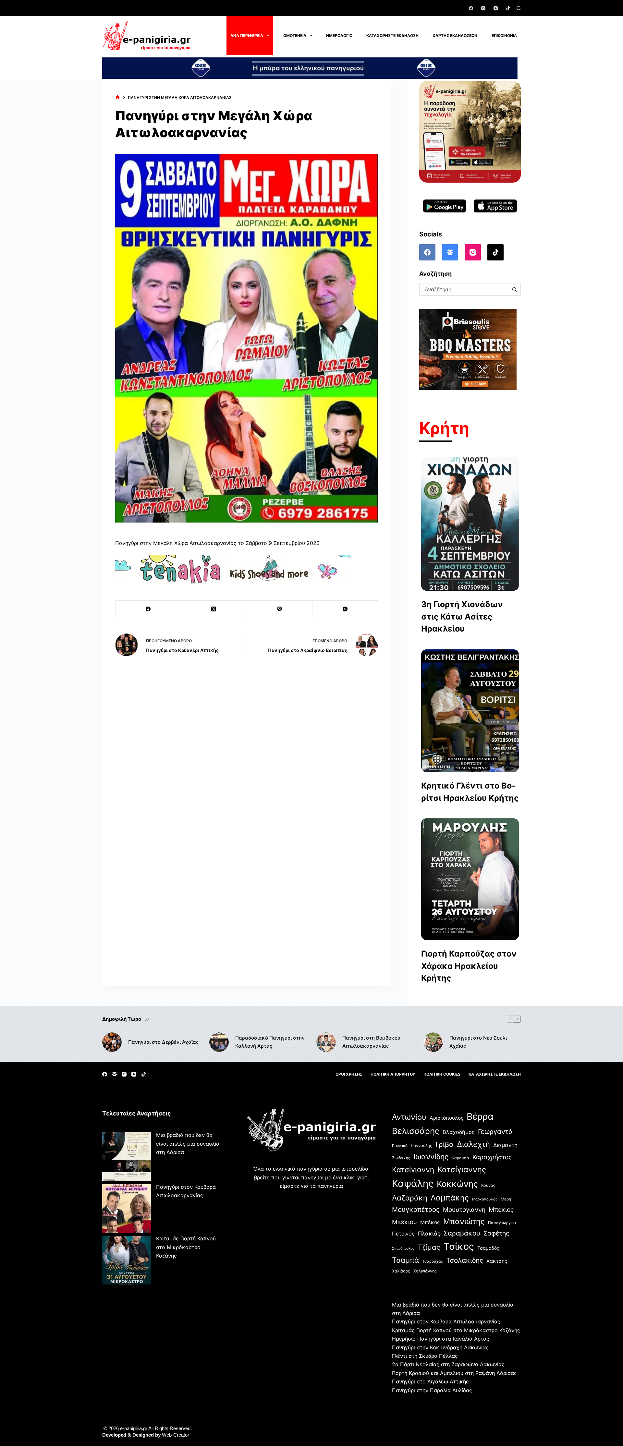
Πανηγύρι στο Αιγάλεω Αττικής (430, 1381)
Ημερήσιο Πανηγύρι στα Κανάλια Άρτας (440, 1338)
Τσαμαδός (488, 1248)
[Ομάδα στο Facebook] (450, 252)
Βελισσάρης (415, 1131)
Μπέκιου (404, 1221)
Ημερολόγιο (339, 35)
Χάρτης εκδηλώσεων (455, 35)
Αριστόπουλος (446, 1118)
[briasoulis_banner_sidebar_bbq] (468, 349)
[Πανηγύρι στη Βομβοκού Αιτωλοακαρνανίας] (326, 1042)
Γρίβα (444, 1144)
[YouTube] (496, 8)
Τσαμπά (405, 1260)
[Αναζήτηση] (519, 8)
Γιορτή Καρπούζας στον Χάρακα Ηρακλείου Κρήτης (469, 966)
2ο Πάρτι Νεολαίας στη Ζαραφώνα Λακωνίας (448, 1364)
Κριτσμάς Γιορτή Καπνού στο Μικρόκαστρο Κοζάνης (186, 1247)
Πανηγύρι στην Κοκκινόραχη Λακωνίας (440, 1347)
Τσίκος (459, 1246)
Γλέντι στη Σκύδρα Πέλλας (425, 1356)
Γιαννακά (400, 1145)
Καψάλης (413, 1183)
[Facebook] (471, 8)
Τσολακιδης (464, 1260)
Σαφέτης (496, 1233)
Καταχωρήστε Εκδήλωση (392, 35)
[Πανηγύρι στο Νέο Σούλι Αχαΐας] (433, 1042)
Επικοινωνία (504, 35)
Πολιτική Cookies (441, 1074)
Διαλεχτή (473, 1144)
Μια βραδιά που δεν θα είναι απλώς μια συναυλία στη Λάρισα (187, 1143)
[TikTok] (508, 8)
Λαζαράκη (409, 1197)
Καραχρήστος (492, 1157)
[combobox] (464, 289)
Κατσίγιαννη (413, 1169)
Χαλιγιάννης (425, 1271)
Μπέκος (430, 1222)
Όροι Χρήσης (349, 1074)
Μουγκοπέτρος (416, 1209)
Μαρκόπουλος (484, 1199)
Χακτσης (496, 1261)
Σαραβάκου (462, 1233)
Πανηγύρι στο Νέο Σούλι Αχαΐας (478, 1042)
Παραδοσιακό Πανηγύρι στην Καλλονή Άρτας (270, 1042)
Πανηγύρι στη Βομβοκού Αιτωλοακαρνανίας (371, 1042)
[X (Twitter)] (214, 609)
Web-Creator (175, 1435)
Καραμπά (460, 1157)
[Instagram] (483, 8)
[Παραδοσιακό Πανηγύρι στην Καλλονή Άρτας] (219, 1042)
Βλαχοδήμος (459, 1132)
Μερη (506, 1199)
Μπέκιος (501, 1209)
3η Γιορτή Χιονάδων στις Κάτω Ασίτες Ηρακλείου (462, 616)
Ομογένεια (294, 35)
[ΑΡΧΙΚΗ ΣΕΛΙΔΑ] (117, 97)
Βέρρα (480, 1116)
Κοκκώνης (457, 1184)
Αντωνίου (409, 1117)
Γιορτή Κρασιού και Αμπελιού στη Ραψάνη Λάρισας (454, 1373)
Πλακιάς (429, 1233)
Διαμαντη (505, 1145)
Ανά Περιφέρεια (246, 35)
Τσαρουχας (432, 1261)
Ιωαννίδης (430, 1156)
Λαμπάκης (450, 1197)
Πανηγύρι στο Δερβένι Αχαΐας (163, 1042)
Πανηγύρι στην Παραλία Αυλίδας (432, 1390)
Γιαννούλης (421, 1145)
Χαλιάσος (401, 1271)
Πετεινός (403, 1233)
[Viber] (279, 609)
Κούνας (488, 1185)
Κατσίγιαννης (461, 1169)
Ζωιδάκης (401, 1157)
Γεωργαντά (495, 1131)
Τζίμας (429, 1247)
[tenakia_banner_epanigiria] (233, 569)
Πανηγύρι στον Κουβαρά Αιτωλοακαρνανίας (446, 1321)
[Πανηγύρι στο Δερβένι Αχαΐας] (112, 1042)
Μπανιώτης (464, 1221)
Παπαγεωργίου (502, 1222)
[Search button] (514, 289)
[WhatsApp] (345, 609)
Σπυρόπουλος (403, 1249)
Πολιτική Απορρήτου (393, 1074)
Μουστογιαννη (464, 1209)
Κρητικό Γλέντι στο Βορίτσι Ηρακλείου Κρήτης (470, 792)
